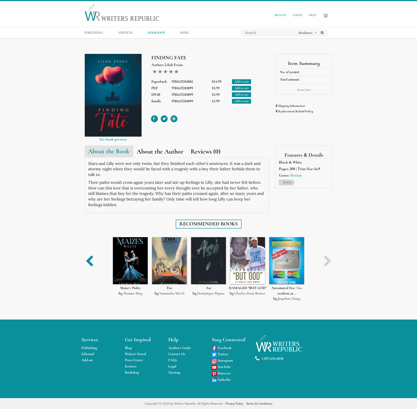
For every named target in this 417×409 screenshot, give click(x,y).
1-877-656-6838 (272, 358)
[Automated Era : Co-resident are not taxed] (286, 260)
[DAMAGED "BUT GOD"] (247, 260)
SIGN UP (280, 15)
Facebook (224, 348)
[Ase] (208, 260)
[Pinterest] (173, 117)
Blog (128, 348)
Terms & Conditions (259, 403)
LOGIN (297, 15)
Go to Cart (303, 90)
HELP (312, 15)
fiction (287, 182)
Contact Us (176, 354)
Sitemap (174, 372)
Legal (172, 366)
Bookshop (132, 372)
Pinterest (224, 373)
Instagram (225, 360)
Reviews (131, 366)
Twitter (222, 354)
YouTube (224, 366)
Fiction (295, 175)
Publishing (89, 348)
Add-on (87, 360)
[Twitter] (164, 117)
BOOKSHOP (156, 33)
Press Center (134, 360)
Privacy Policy (234, 403)
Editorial (87, 354)
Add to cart (242, 81)
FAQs (172, 360)
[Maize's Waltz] (130, 260)
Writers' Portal (135, 354)
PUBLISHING (93, 33)
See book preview (113, 139)
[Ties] (169, 260)
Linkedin (223, 379)
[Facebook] (154, 117)
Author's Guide (179, 348)
